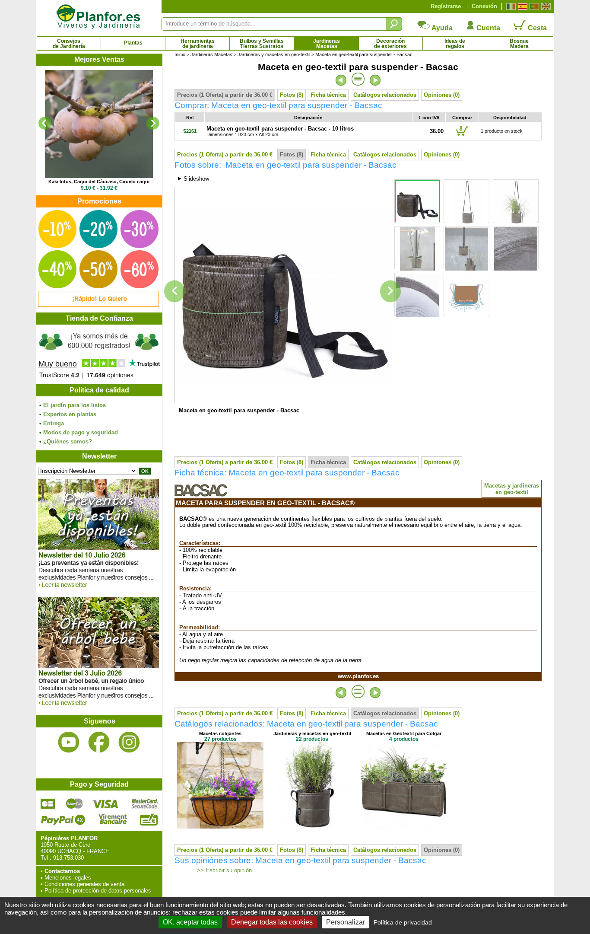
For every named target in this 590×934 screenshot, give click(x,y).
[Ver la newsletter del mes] (98, 590)
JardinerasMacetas (326, 43)
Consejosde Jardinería (69, 43)
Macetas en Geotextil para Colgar (403, 733)
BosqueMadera (519, 43)
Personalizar (345, 922)
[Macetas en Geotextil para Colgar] (404, 826)
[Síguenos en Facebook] (99, 742)
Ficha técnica (328, 95)
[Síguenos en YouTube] (68, 742)
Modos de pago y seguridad (80, 432)
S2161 (190, 131)
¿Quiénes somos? (67, 441)
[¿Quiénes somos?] (99, 354)
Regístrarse (446, 6)
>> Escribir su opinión (223, 870)
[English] (545, 6)
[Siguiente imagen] (390, 292)
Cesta (536, 28)
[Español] (521, 6)
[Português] (533, 6)
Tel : (46, 857)
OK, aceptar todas (190, 922)
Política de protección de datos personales (97, 890)
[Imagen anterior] (174, 292)
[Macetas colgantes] (220, 826)
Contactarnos (62, 871)
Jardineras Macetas (211, 54)
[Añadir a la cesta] (462, 135)
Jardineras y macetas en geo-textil (274, 54)
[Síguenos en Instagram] (129, 742)
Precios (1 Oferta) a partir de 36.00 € (225, 95)
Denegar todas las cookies (272, 922)
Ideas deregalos (454, 43)
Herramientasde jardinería (198, 43)
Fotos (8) (291, 95)
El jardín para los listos (74, 405)
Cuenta (487, 28)
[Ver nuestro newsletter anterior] (98, 707)
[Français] (510, 6)
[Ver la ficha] (99, 124)
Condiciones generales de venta (84, 884)
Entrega (53, 423)
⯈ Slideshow (193, 178)
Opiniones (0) (442, 95)
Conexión (484, 6)
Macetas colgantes (220, 733)
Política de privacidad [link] (403, 922)
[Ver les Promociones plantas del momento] (98, 305)
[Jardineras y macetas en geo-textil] (312, 826)
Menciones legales (67, 877)
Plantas (133, 43)
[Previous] (44, 123)
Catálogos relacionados (384, 95)
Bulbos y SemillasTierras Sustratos (262, 43)
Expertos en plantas (69, 414)
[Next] (152, 123)
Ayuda (441, 28)
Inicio (179, 54)
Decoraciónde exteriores (390, 43)
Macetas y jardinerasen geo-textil (511, 488)
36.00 (437, 131)
